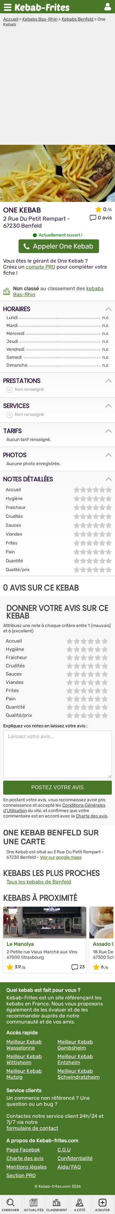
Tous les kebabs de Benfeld (38, 882)
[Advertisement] (57, 87)
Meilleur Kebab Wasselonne (24, 1045)
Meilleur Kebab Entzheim (75, 1059)
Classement (56, 1210)
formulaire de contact (32, 1128)
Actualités (33, 1210)
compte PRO (40, 267)
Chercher (10, 1210)
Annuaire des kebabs (43, 6)
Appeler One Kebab (63, 246)
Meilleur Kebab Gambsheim (75, 1045)
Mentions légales (26, 1167)
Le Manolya (20, 944)
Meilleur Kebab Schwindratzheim (78, 1074)
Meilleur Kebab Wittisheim (24, 1059)
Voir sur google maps (61, 857)
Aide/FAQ (69, 1167)
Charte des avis (91, 816)
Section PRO (21, 1175)
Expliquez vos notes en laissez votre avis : (45, 726)
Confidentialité (75, 1158)
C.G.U (64, 1150)
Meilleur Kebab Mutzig (24, 1074)
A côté (79, 1210)
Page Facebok (23, 1150)
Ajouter (102, 1210)
